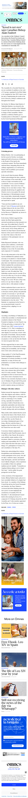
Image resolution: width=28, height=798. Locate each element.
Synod (14, 507)
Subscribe (21, 13)
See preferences (14, 793)
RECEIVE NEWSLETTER (17, 745)
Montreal (14, 206)
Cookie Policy (4, 796)
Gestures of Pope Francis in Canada (13, 79)
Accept (14, 784)
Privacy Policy (9, 796)
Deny (14, 789)
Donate (15, 13)
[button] (26, 772)
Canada (9, 507)
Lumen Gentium (18, 326)
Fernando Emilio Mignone (7, 48)
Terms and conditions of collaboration (20, 796)
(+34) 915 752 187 (14, 769)
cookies (14, 742)
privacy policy (8, 742)
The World (3, 25)
